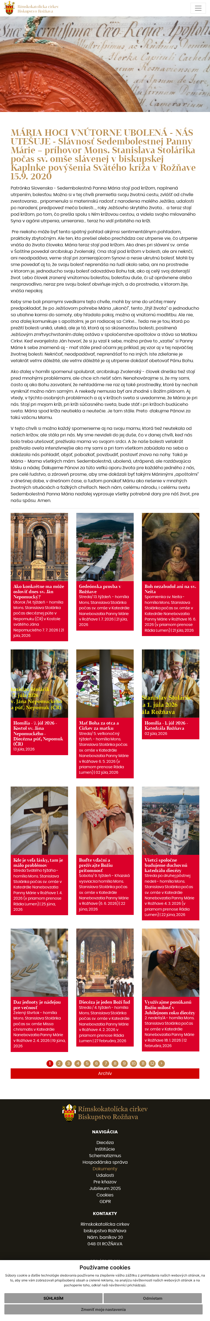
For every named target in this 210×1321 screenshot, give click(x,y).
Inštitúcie (105, 1149)
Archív (105, 1073)
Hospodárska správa (105, 1162)
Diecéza (105, 1142)
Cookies (105, 1195)
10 (134, 1063)
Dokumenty (105, 1169)
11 (143, 1063)
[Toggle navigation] (198, 8)
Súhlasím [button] (53, 1298)
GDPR (105, 1201)
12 (152, 1063)
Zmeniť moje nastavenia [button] (103, 1309)
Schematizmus (105, 1156)
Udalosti (105, 1175)
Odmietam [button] (152, 1298)
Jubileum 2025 (105, 1188)
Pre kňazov (105, 1182)
